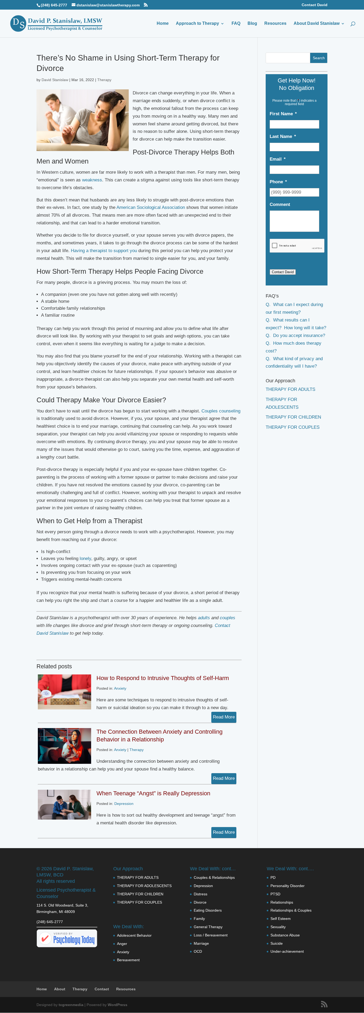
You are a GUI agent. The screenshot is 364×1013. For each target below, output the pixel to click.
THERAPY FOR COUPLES (292, 427)
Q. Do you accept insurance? (295, 335)
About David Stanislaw (316, 24)
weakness (92, 179)
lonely (85, 558)
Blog (252, 24)
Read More (224, 717)
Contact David (314, 5)
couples (227, 617)
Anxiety (120, 688)
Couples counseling (220, 411)
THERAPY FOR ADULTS (290, 389)
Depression (124, 803)
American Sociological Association (150, 207)
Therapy (104, 80)
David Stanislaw (55, 80)
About (59, 989)
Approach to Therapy (197, 24)
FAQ (236, 24)
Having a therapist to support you (104, 250)
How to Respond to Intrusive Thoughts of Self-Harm (162, 678)
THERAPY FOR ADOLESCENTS (144, 886)
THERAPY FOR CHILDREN (293, 417)
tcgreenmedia (71, 1005)
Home (163, 24)
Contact (102, 989)
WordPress (117, 1005)
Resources (275, 24)
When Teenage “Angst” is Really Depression (153, 793)
